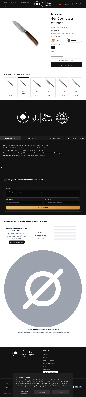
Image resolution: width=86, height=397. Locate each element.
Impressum (46, 357)
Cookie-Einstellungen (49, 363)
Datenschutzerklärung (49, 360)
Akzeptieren (42, 392)
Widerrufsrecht (47, 369)
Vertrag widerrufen (50, 372)
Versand (58, 33)
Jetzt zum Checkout (66, 65)
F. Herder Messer (11, 393)
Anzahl (52, 51)
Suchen (45, 354)
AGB (44, 366)
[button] (6, 2)
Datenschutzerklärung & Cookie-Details (46, 387)
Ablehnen (60, 392)
